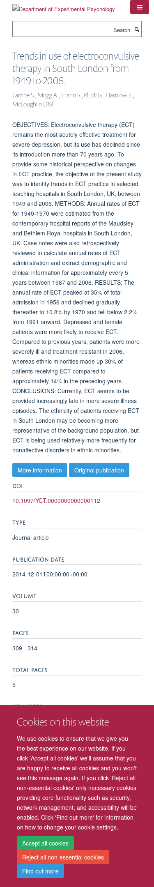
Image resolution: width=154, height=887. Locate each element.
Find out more (40, 871)
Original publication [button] (99, 470)
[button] (139, 7)
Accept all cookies (45, 843)
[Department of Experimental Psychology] (63, 6)
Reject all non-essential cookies (63, 857)
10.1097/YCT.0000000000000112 (56, 500)
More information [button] (40, 470)
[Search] (136, 29)
